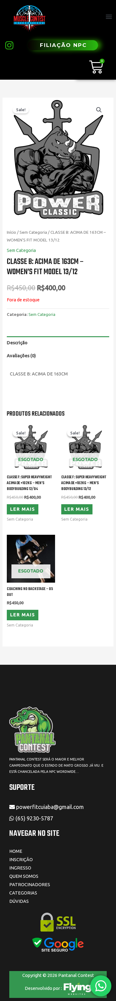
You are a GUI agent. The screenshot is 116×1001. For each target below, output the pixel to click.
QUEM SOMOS (23, 876)
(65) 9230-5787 (35, 818)
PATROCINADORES (29, 884)
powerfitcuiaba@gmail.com (49, 807)
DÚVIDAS (19, 901)
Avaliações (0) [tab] (21, 355)
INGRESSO (20, 867)
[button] (109, 16)
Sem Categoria (33, 232)
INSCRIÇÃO (21, 859)
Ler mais (22, 509)
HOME (15, 851)
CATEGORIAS (23, 892)
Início (11, 232)
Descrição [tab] (17, 342)
